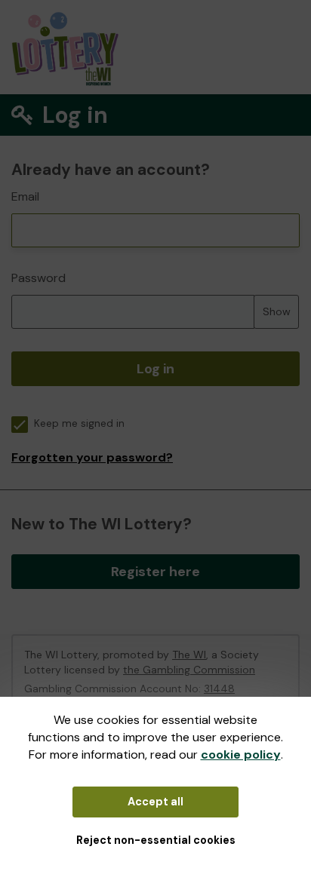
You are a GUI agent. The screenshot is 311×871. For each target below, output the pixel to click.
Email (25, 196)
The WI (189, 654)
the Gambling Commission (189, 669)
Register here (155, 572)
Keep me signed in (79, 423)
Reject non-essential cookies (156, 840)
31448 (219, 688)
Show (277, 311)
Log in (155, 369)
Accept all (155, 801)
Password (38, 278)
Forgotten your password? (92, 457)
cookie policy (241, 754)
